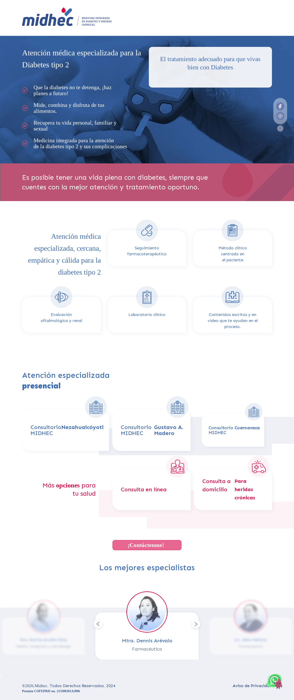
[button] (101, 624)
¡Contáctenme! (146, 545)
